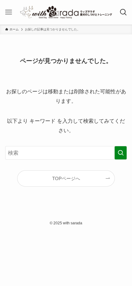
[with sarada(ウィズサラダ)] (66, 12)
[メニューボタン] (8, 12)
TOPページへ (66, 178)
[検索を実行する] (121, 153)
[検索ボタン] (123, 12)
